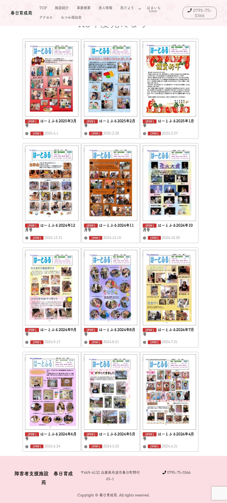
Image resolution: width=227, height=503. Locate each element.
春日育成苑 (21, 13)
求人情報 (105, 8)
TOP (43, 8)
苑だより (127, 8)
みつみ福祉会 (71, 17)
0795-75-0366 (178, 472)
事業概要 (84, 8)
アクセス (46, 17)
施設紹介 (62, 8)
